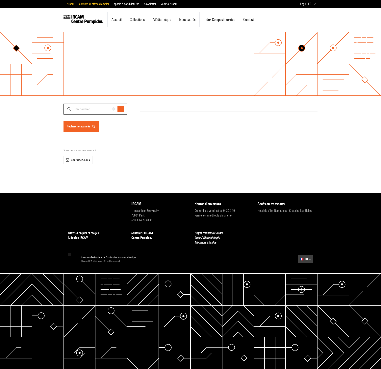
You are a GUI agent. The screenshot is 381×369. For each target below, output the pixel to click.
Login (303, 4)
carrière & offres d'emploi (94, 4)
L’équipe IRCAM (78, 238)
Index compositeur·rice (219, 19)
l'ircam (70, 4)
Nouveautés (187, 19)
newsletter (150, 4)
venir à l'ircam (169, 4)
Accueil (117, 19)
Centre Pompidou (141, 238)
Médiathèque (162, 19)
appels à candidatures (126, 4)
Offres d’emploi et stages (83, 233)
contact (248, 19)
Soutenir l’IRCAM (142, 233)
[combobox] (95, 109)
